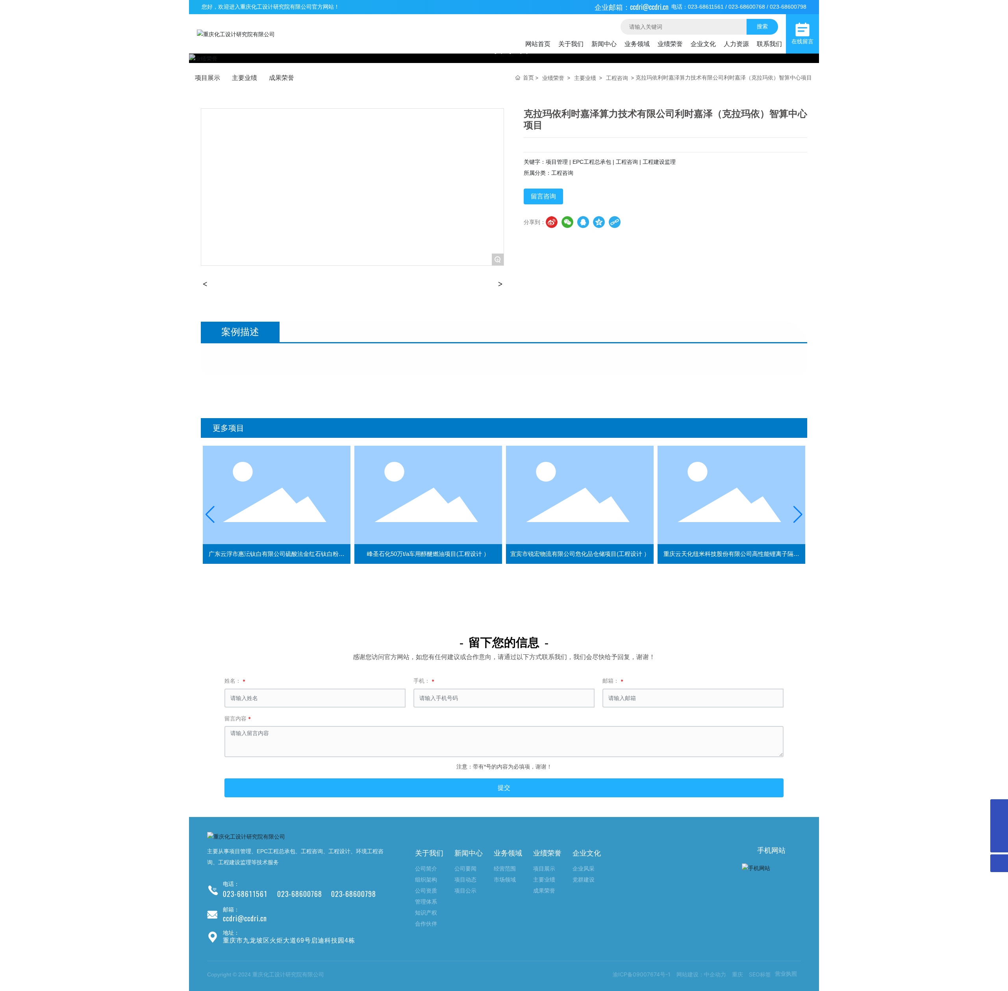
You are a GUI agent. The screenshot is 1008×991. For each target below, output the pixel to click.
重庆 (737, 974)
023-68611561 (706, 7)
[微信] (567, 222)
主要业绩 (244, 78)
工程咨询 (617, 77)
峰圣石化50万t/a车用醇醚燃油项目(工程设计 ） (428, 553)
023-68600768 (746, 7)
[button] (210, 514)
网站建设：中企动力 (701, 974)
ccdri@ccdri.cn (245, 918)
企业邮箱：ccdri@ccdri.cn (632, 7)
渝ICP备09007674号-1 (642, 974)
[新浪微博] (552, 222)
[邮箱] (999, 808)
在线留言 (802, 41)
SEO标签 (760, 974)
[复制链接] (615, 222)
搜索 (762, 26)
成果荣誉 (281, 78)
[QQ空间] (599, 222)
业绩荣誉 (553, 77)
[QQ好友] (583, 222)
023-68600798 (788, 7)
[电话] (999, 826)
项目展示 (207, 78)
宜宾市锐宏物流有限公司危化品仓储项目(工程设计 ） (580, 553)
